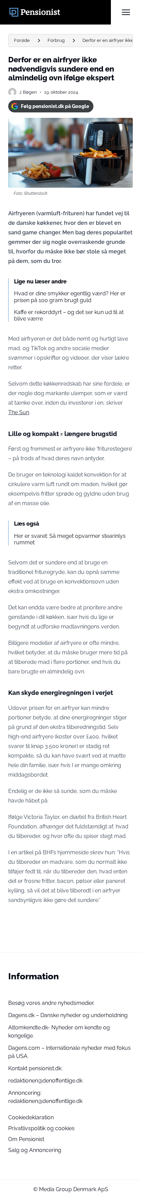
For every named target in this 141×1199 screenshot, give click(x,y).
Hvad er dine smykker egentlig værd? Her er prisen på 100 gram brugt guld (70, 296)
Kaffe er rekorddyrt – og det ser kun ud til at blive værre (69, 315)
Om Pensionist (26, 1139)
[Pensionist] (59, 12)
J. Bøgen (28, 92)
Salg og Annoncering (34, 1150)
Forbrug (56, 40)
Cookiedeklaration (31, 1117)
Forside (22, 40)
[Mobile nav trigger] (126, 12)
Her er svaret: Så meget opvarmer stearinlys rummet (70, 539)
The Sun (18, 412)
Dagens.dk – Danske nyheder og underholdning (68, 1015)
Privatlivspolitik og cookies (41, 1128)
